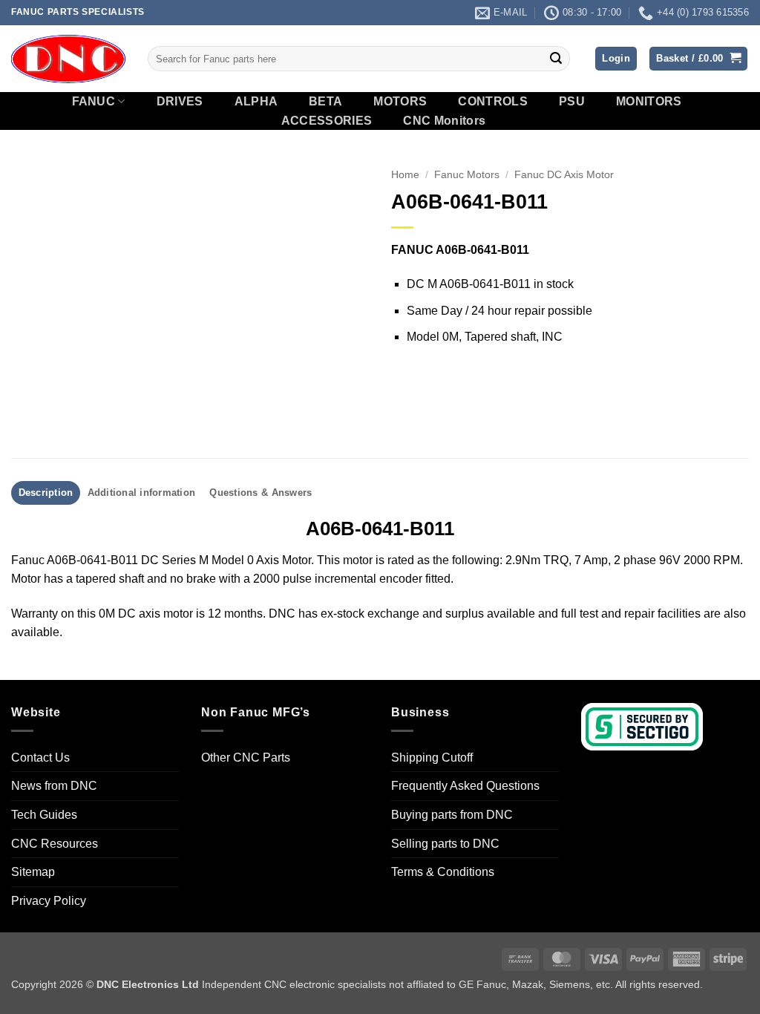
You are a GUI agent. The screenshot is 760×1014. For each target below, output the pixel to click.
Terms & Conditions (442, 872)
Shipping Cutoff (432, 757)
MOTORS (400, 102)
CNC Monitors (444, 121)
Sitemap (33, 872)
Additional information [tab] (142, 492)
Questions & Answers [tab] (260, 492)
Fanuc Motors (466, 174)
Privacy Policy (48, 900)
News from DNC (54, 785)
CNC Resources (54, 843)
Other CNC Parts (245, 757)
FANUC (94, 101)
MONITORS (649, 102)
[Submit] (556, 58)
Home (405, 174)
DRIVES (180, 102)
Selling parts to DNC (445, 843)
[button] (616, 59)
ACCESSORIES (327, 121)
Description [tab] (46, 492)
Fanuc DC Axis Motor (564, 174)
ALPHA (256, 102)
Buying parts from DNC (452, 814)
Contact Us (40, 757)
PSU (572, 102)
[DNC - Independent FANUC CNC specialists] (68, 58)
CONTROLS (493, 102)
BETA (325, 102)
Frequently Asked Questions (465, 785)
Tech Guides (44, 814)
